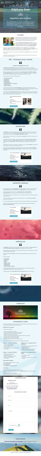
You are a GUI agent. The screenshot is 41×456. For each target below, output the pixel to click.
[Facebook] (40, 2)
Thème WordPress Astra (27, 452)
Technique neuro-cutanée (32, 45)
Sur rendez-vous (13, 106)
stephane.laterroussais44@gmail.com (12, 383)
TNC (21, 47)
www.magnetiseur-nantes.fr (12, 388)
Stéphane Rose (9, 2)
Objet (9, 405)
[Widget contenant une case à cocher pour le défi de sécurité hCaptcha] (14, 425)
